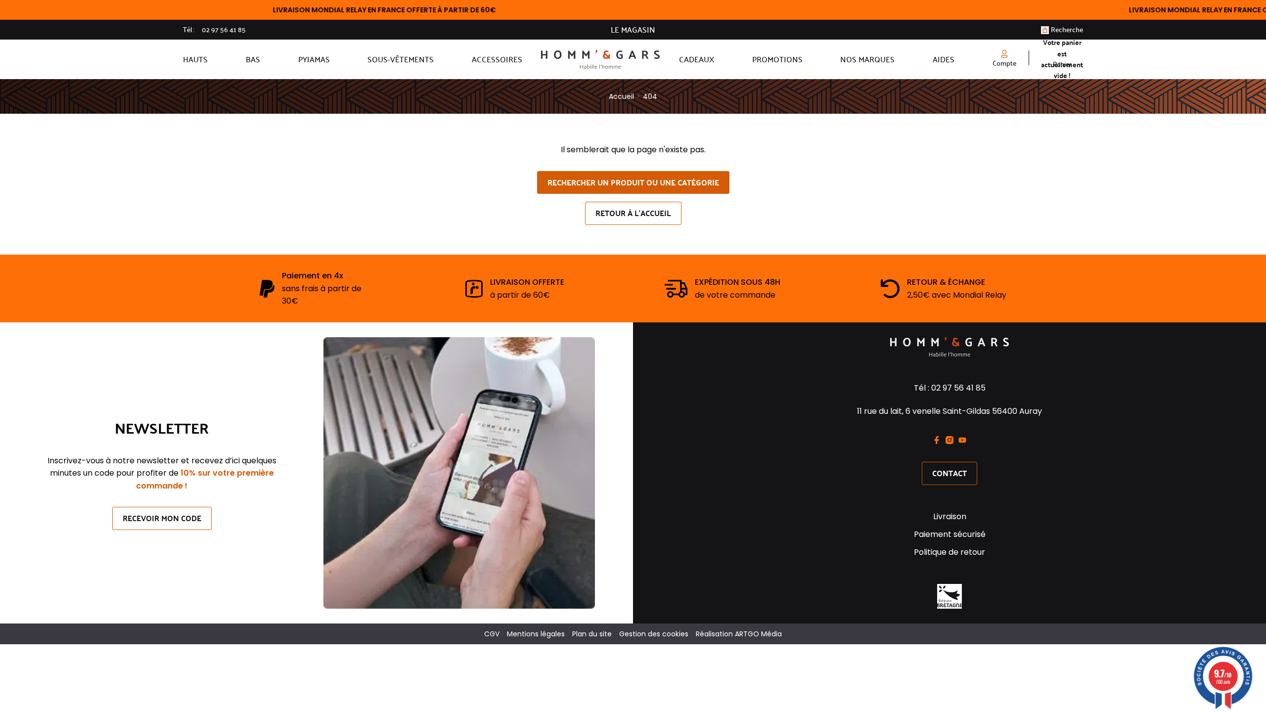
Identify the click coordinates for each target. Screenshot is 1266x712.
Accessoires (497, 59)
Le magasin (633, 29)
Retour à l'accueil (633, 213)
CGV (491, 634)
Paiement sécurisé (950, 534)
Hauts (195, 59)
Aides (943, 59)
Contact (949, 473)
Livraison (949, 516)
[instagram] (949, 440)
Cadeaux (696, 59)
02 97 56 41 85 (224, 29)
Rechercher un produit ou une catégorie (633, 182)
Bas (253, 59)
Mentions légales (536, 634)
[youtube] (962, 440)
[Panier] (1045, 30)
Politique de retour (949, 552)
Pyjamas (314, 59)
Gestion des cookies (653, 634)
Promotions (777, 59)
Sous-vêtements (400, 59)
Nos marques (867, 59)
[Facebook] (937, 440)
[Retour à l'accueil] (600, 59)
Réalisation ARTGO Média (739, 634)
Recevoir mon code (162, 518)
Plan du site (592, 634)
